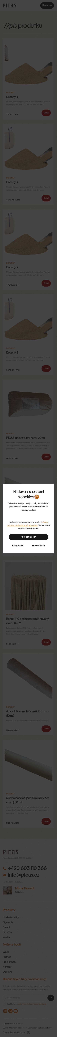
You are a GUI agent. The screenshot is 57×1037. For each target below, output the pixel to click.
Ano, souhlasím (28, 537)
